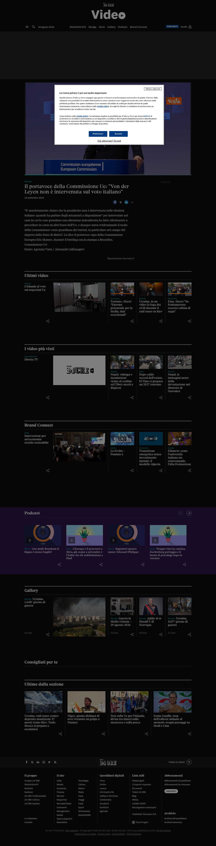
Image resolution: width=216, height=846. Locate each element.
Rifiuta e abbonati (153, 89)
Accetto (118, 134)
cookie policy (103, 106)
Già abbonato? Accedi (109, 140)
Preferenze (98, 134)
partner (146, 116)
